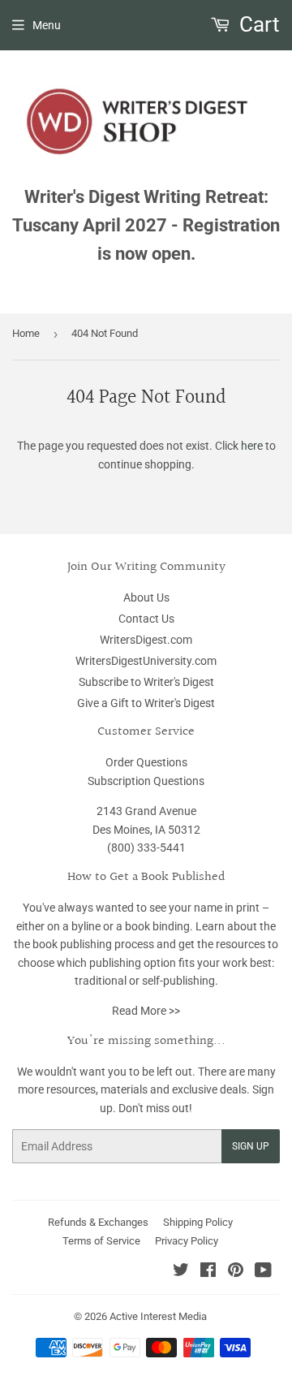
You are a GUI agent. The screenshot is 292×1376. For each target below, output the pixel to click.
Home (26, 333)
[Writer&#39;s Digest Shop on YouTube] (263, 1272)
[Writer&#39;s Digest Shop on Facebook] (208, 1272)
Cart (257, 24)
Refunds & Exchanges (98, 1222)
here (252, 445)
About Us (146, 597)
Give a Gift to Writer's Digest (146, 703)
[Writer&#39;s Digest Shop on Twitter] (181, 1272)
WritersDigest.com (146, 639)
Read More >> (146, 1010)
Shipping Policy (198, 1222)
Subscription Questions (146, 780)
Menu (46, 25)
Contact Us (146, 618)
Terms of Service (101, 1241)
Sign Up (250, 1146)
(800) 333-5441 (146, 847)
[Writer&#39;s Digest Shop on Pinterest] (235, 1272)
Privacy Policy (186, 1241)
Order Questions (146, 762)
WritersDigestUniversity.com (146, 660)
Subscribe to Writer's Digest (146, 681)
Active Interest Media (158, 1316)
